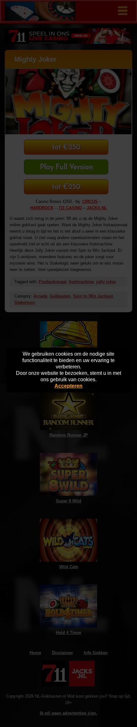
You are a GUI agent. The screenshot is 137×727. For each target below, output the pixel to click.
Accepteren (68, 386)
